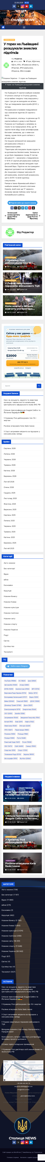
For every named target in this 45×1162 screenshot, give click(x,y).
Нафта (29, 722)
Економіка (8, 585)
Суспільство (9, 646)
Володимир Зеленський (15, 697)
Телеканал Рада (12, 754)
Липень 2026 (9, 454)
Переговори (22, 730)
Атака (24, 685)
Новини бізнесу (10, 596)
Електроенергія (12, 709)
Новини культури (11, 607)
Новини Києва (10, 602)
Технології (8, 652)
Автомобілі (10, 685)
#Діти (14, 65)
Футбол (25, 758)
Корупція (7, 591)
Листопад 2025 (10, 498)
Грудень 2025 (9, 493)
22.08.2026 (11, 798)
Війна (9, 701)
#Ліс (19, 65)
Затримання (11, 717)
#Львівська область (30, 65)
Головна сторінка (13, 1157)
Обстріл (24, 726)
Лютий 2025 (9, 548)
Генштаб (22, 701)
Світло (6, 641)
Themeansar (38, 1152)
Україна (29, 754)
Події (6, 635)
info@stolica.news (23, 1089)
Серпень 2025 (9, 515)
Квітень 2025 (9, 537)
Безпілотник (22, 689)
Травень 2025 (9, 532)
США (19, 746)
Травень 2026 (9, 465)
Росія (27, 742)
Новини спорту (10, 624)
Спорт (22, 750)
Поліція (9, 738)
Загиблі (20, 713)
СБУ (8, 746)
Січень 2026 (9, 487)
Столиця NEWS (22, 20)
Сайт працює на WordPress (12, 1152)
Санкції (31, 746)
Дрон (28, 705)
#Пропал (15, 68)
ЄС (22, 681)
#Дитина (36, 61)
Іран (32, 681)
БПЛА (8, 689)
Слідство (9, 750)
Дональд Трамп (12, 705)
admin (21, 798)
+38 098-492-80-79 (23, 1083)
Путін (21, 738)
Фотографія (10, 758)
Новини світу (9, 618)
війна (6, 580)
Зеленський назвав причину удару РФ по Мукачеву (13, 216)
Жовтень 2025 (10, 504)
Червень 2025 (10, 526)
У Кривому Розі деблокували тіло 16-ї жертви (19, 263)
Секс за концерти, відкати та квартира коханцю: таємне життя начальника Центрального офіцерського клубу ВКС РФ (22, 402)
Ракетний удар (12, 742)
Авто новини (9, 563)
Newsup (29, 1152)
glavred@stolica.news (28, 1096)
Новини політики (11, 613)
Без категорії (9, 568)
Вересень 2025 (10, 509)
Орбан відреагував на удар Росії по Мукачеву (32, 216)
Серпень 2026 (10, 448)
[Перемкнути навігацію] (24, 27)
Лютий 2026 (9, 482)
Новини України (9, 39)
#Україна (15, 71)
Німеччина (10, 726)
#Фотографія (25, 71)
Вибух (33, 693)
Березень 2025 (10, 543)
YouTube (10, 681)
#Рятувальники (26, 68)
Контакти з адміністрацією (29, 1157)
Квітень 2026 (9, 471)
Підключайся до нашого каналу (23, 203)
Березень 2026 (10, 476)
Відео (6, 574)
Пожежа (9, 734)
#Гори (28, 61)
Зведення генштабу (30, 717)
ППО (8, 730)
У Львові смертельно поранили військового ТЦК (22, 284)
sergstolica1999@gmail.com (23, 1086)
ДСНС (35, 701)
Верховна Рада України (15, 693)
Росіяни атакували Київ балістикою (19, 426)
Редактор (18, 59)
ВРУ (35, 689)
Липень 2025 (9, 521)
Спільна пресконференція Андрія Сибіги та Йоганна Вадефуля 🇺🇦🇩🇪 (22, 818)
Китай (8, 722)
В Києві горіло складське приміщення (18, 1044)
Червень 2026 (10, 459)
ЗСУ (8, 713)
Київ (19, 722)
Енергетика (29, 709)
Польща (23, 734)
